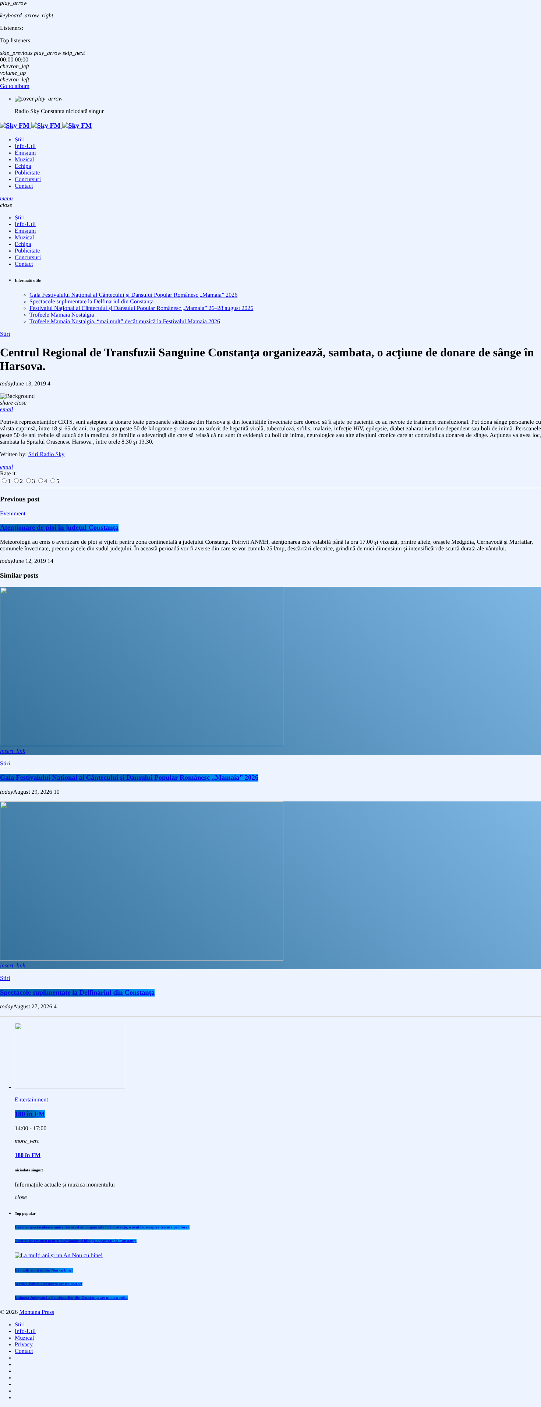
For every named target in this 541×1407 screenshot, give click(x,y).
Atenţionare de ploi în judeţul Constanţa (59, 528)
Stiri (5, 334)
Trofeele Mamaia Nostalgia (61, 315)
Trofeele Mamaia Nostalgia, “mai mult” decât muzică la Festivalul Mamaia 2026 (124, 321)
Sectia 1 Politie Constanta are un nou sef (48, 1284)
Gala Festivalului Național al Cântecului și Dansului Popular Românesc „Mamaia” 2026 (133, 295)
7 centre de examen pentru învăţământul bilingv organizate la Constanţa (76, 1241)
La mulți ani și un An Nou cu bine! (44, 1270)
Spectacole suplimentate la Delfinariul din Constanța (91, 302)
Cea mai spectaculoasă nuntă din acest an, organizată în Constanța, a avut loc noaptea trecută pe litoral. (102, 1227)
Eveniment (12, 514)
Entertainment (31, 1100)
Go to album (14, 86)
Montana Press (36, 1312)
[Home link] (46, 126)
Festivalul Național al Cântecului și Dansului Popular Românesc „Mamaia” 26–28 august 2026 (141, 308)
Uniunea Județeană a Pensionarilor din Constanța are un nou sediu (71, 1297)
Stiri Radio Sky (46, 454)
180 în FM (30, 1114)
